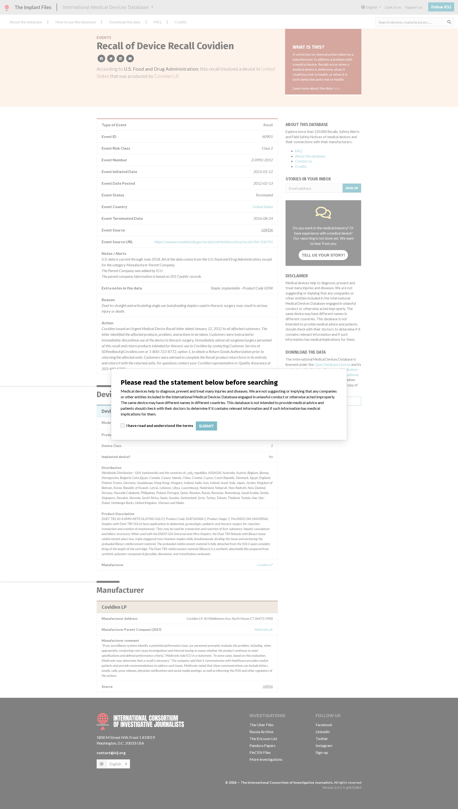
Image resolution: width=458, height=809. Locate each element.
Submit (206, 426)
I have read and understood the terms (159, 425)
